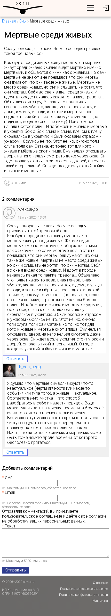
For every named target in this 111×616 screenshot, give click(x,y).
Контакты (100, 601)
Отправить (15, 570)
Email (10, 492)
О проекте (100, 583)
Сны (22, 21)
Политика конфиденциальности (83, 595)
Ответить (15, 358)
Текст (10, 526)
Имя (8, 477)
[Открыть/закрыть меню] (90, 8)
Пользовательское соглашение (84, 589)
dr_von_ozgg (29, 366)
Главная (9, 21)
